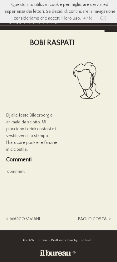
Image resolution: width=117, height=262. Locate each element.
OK (103, 18)
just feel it (86, 240)
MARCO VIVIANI (25, 219)
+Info (88, 18)
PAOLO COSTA (92, 219)
